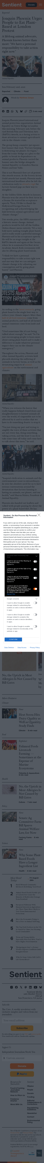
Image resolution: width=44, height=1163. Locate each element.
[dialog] (22, 581)
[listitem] (22, 556)
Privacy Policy (35, 647)
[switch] (35, 561)
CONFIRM (13, 639)
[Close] (39, 516)
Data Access (22, 647)
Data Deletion (9, 647)
